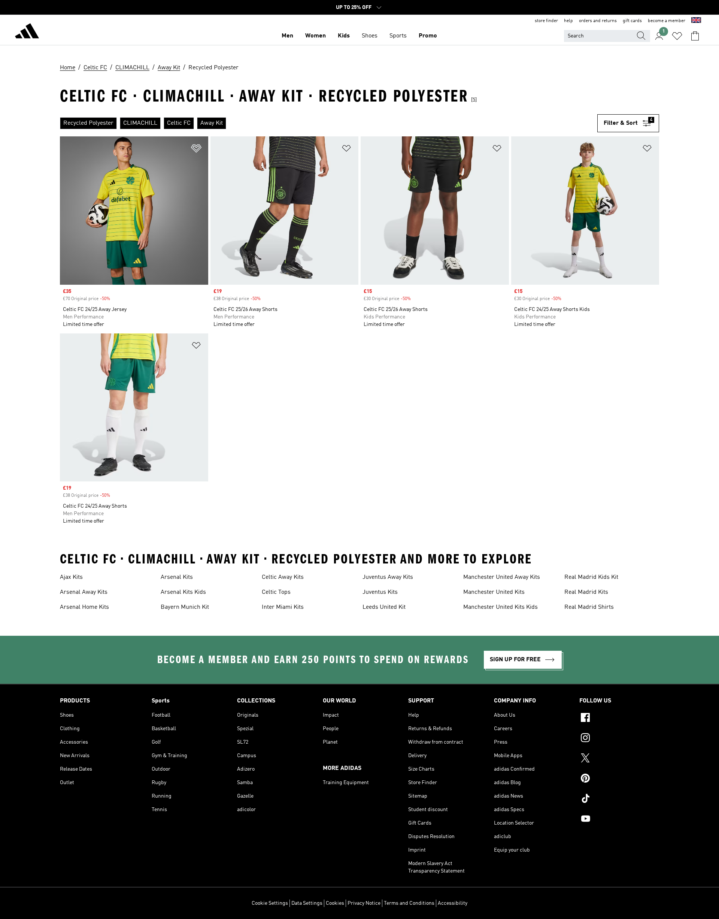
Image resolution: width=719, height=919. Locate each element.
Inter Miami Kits (283, 607)
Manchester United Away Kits (501, 577)
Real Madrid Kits (586, 592)
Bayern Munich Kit (185, 607)
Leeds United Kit (384, 607)
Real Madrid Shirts (589, 607)
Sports (398, 36)
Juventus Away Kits (387, 577)
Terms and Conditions (409, 903)
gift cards (632, 21)
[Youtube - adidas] (619, 820)
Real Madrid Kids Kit (591, 577)
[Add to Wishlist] (196, 149)
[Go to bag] (695, 36)
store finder (546, 21)
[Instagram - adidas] (619, 739)
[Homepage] (27, 32)
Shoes (369, 36)
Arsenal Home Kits (84, 607)
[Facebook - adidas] (619, 718)
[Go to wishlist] (677, 36)
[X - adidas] (619, 759)
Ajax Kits (71, 577)
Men (287, 36)
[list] (328, 123)
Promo (428, 36)
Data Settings (306, 903)
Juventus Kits (380, 592)
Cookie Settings (270, 903)
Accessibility (452, 903)
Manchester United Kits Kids (500, 607)
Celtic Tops (276, 592)
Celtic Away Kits (283, 577)
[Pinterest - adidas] (619, 779)
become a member (666, 21)
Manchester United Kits (494, 592)
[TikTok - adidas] (619, 799)
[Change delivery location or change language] (696, 21)
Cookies (335, 903)
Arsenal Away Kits (83, 592)
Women (315, 36)
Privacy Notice (364, 903)
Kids (344, 36)
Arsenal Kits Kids (183, 592)
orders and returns (598, 21)
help (568, 21)
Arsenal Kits (177, 577)
